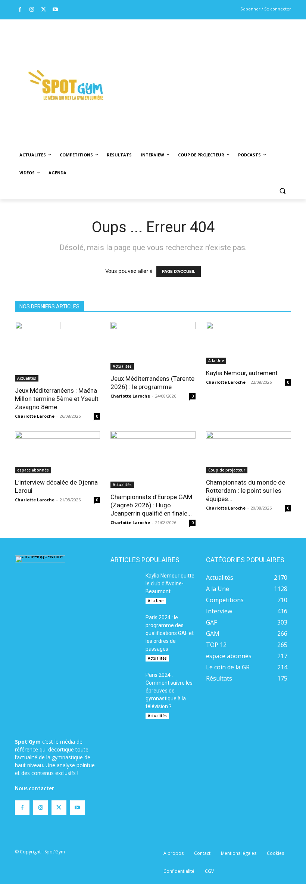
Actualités (26, 378)
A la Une (216, 360)
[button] (282, 191)
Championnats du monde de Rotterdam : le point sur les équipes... (245, 490)
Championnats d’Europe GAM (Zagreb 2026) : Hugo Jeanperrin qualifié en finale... (151, 505)
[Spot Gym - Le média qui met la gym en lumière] (65, 85)
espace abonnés (33, 470)
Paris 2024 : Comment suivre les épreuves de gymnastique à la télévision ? (169, 690)
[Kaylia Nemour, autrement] (248, 343)
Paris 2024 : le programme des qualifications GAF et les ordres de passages (170, 633)
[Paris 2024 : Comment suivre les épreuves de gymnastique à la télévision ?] (125, 681)
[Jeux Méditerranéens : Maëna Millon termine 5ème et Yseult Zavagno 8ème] (57, 352)
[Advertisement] (211, 75)
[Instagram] (32, 10)
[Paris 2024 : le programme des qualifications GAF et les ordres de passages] (125, 624)
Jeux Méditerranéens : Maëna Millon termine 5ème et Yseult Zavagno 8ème (57, 399)
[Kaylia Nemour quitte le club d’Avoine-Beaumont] (125, 582)
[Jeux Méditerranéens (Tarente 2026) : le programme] (153, 346)
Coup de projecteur (226, 470)
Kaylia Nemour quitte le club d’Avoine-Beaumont (170, 583)
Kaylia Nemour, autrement (242, 373)
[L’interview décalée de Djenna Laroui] (57, 452)
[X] (43, 10)
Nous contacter (34, 788)
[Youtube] (55, 10)
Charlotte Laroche (34, 416)
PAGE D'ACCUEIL (178, 271)
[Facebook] (20, 10)
